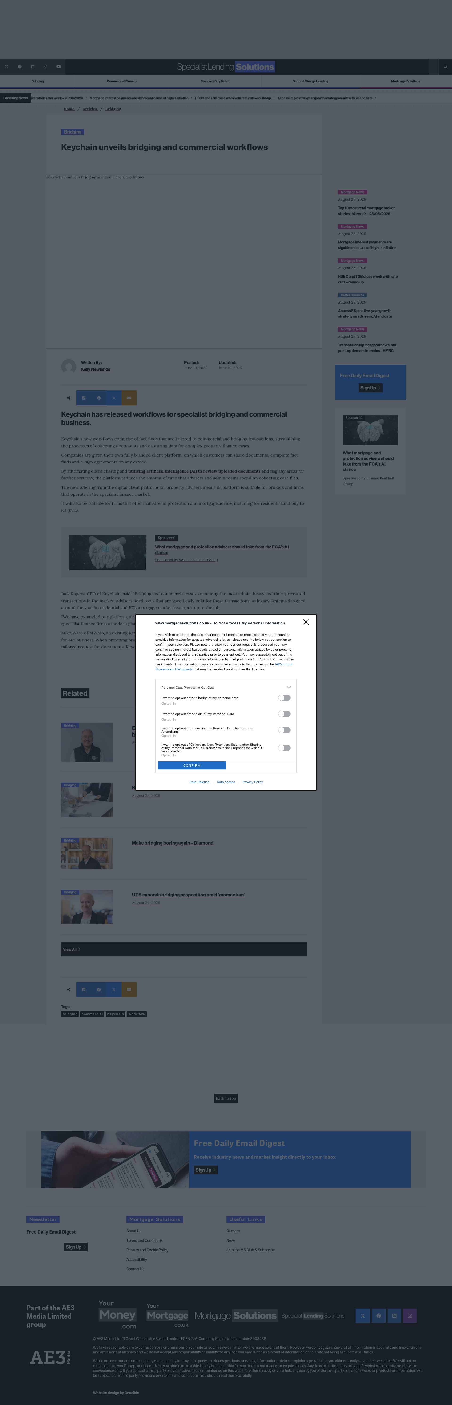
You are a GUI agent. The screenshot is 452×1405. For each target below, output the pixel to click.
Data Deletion (199, 782)
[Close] (307, 623)
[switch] (284, 698)
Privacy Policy (252, 782)
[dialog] (226, 702)
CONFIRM (192, 765)
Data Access (226, 782)
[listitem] (226, 687)
